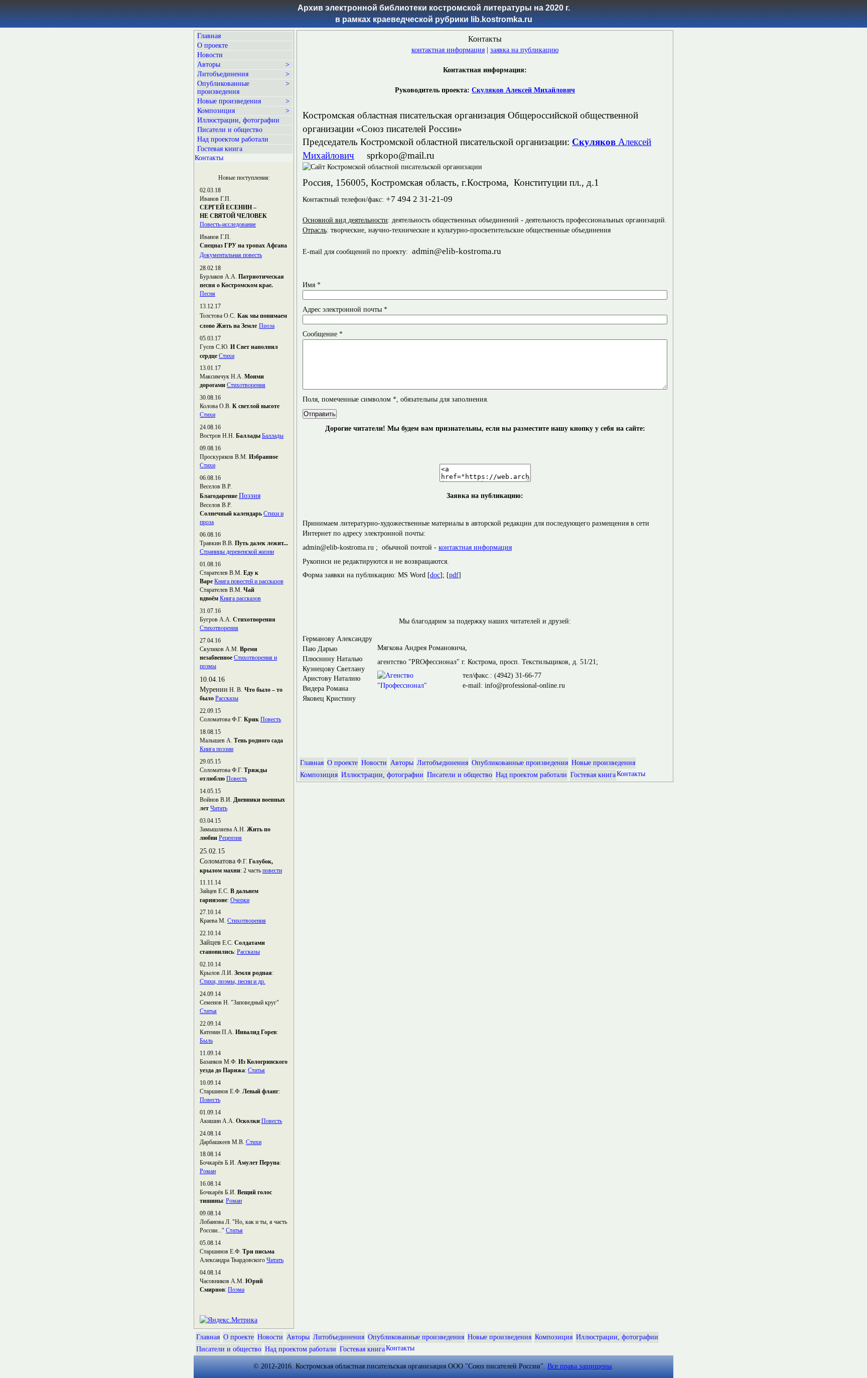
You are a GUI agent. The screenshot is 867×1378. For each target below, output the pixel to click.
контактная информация (448, 50)
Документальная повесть (231, 255)
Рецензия (230, 837)
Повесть (270, 719)
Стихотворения (246, 385)
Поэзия (249, 495)
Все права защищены (579, 1366)
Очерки (239, 900)
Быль (206, 1040)
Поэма (236, 1289)
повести (272, 870)
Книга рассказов (240, 598)
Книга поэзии (216, 749)
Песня (207, 293)
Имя (312, 285)
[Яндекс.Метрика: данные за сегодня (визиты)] (228, 1320)
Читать (218, 808)
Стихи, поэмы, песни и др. (232, 981)
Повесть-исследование (228, 224)
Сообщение (323, 334)
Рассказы (226, 698)
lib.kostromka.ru (501, 19)
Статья (208, 1011)
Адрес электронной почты (345, 309)
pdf (454, 575)
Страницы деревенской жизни (237, 551)
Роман (208, 1171)
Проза (266, 325)
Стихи (226, 355)
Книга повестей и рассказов (248, 581)
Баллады (272, 435)
